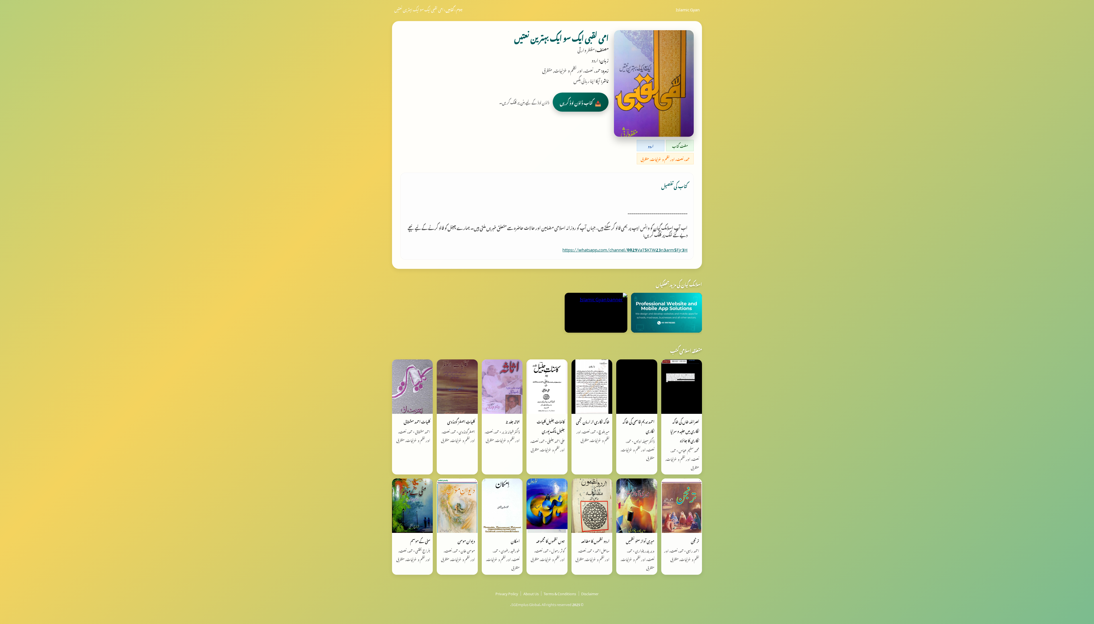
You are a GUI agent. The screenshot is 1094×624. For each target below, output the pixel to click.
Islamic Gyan (688, 9)
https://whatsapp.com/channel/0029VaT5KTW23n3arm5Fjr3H (624, 248)
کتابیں (450, 9)
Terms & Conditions (560, 593)
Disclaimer (590, 593)
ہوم (459, 9)
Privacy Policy (506, 593)
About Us (531, 593)
